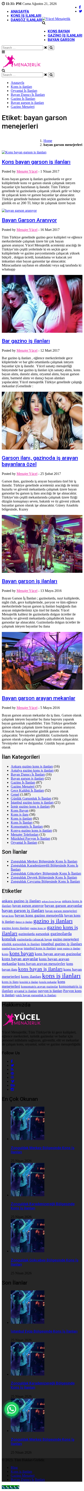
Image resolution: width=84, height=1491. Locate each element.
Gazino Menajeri (22, 107)
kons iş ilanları (61, 975)
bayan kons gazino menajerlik (39, 915)
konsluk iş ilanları (28, 982)
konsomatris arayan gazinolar (39, 986)
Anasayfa (20, 11)
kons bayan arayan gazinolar (58, 954)
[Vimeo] (12, 1081)
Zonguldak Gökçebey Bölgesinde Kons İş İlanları (46, 873)
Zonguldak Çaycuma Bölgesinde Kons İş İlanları (45, 881)
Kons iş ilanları (26, 16)
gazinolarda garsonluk (34, 934)
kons (5, 954)
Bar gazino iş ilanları (26, 341)
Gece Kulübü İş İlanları (27, 790)
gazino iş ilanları (53, 921)
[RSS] (12, 1069)
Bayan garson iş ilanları (27, 103)
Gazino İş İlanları (65, 35)
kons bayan (21, 953)
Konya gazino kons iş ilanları (31, 830)
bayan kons (8, 915)
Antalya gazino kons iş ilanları (32, 770)
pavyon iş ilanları (50, 991)
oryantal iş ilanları (25, 991)
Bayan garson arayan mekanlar (38, 698)
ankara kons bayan (51, 901)
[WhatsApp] (11, 1409)
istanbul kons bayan (12, 948)
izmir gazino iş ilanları (68, 948)
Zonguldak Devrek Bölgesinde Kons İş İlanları (44, 877)
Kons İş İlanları (21, 822)
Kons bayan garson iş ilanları (36, 162)
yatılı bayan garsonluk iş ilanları (35, 995)
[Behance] (13, 1085)
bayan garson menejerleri (61, 911)
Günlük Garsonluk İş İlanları (31, 798)
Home (47, 141)
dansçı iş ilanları (23, 922)
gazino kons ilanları (15, 928)
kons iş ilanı (10, 982)
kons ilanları (31, 976)
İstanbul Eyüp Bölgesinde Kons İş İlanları (44, 1331)
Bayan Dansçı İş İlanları (28, 95)
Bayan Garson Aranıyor (29, 220)
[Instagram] (12, 1089)
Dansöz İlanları (26, 20)
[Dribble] (12, 1077)
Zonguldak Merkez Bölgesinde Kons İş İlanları (44, 861)
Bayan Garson (61, 40)
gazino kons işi (38, 928)
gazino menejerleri (66, 939)
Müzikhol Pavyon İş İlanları (30, 838)
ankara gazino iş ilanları (21, 901)
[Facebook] (80, 7)
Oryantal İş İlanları (24, 91)
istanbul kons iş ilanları (40, 948)
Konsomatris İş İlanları (27, 826)
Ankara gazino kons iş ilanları (32, 766)
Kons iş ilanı (19, 814)
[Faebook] (12, 1061)
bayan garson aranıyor (28, 906)
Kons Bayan (59, 31)
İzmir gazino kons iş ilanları (30, 806)
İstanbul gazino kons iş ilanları (32, 802)
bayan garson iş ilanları (23, 910)
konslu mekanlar (48, 982)
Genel (15, 794)
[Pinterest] (12, 1073)
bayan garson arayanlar (63, 905)
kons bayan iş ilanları (40, 969)
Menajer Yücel (27, 171)
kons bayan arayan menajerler (41, 964)
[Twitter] (80, 11)
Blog (14, 1467)
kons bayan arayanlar (20, 958)
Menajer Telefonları (25, 834)
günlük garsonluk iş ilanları (21, 944)
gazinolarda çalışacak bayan (34, 939)
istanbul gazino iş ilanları (61, 944)
